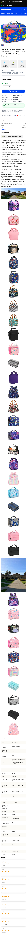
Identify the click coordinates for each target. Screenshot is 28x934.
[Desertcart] (6, 9)
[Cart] (24, 9)
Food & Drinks (18, 13)
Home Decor (10, 13)
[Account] (21, 9)
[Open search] (18, 9)
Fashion (25, 13)
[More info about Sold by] (21, 95)
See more (3, 129)
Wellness (3, 13)
